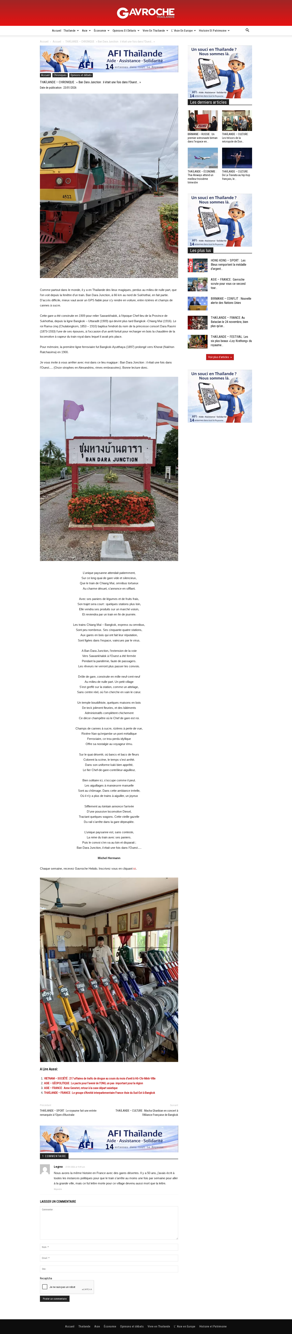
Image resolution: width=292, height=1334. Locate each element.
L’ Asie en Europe (182, 30)
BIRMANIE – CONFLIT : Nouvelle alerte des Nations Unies (231, 301)
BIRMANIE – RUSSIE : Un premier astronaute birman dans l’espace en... (203, 138)
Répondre (58, 1189)
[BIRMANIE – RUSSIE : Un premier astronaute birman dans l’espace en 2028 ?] (203, 120)
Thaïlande (70, 30)
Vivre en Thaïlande (154, 30)
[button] (247, 30)
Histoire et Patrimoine (212, 30)
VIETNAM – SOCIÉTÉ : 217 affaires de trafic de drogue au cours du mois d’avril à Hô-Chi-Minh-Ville (100, 1078)
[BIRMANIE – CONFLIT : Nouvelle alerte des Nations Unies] (198, 303)
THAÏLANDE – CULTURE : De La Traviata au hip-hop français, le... (236, 175)
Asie (85, 30)
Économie (100, 30)
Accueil (56, 30)
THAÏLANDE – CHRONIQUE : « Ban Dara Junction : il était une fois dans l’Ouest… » (90, 82)
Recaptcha (46, 1278)
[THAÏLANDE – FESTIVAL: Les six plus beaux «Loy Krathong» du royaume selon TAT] (198, 342)
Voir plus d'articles (218, 357)
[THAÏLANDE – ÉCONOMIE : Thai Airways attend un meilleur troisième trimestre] (203, 158)
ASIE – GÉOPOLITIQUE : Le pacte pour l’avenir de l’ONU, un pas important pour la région (93, 1083)
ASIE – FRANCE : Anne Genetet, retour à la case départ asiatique (81, 1088)
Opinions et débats (124, 30)
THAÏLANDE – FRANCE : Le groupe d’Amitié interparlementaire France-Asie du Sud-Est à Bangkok (99, 1093)
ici (134, 868)
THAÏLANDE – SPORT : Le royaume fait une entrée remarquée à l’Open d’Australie (68, 1113)
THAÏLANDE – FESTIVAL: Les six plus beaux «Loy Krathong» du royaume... (231, 341)
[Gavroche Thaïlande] (146, 13)
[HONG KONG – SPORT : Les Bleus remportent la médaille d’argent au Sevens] (198, 265)
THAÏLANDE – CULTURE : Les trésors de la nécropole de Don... (235, 138)
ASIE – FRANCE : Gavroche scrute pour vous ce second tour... (228, 284)
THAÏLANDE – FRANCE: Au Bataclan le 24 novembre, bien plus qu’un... (229, 322)
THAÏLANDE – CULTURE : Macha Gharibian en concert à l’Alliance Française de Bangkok (147, 1113)
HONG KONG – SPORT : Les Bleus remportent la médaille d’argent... (228, 265)
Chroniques (60, 75)
